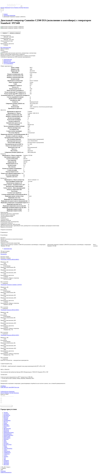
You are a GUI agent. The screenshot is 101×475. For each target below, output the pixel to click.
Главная (6, 14)
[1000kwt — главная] (11, 6)
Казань (5, 423)
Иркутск (6, 421)
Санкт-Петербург (8, 448)
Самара (5, 447)
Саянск (5, 449)
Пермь (5, 441)
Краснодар (6, 431)
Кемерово (6, 424)
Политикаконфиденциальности (6, 471)
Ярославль (6, 464)
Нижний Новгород (8, 435)
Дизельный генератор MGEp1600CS (10, 259)
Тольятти (6, 456)
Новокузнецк (7, 436)
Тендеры (21, 7)
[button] (50, 473)
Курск (5, 427)
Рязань (5, 445)
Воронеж (6, 417)
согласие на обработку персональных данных (13, 398)
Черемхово (6, 463)
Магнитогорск (7, 428)
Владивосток (7, 415)
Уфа (5, 459)
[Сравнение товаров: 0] (5, 10)
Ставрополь (7, 453)
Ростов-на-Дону (8, 444)
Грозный (6, 419)
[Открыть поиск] (2, 9)
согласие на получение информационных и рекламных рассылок (16, 402)
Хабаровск (6, 460)
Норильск (6, 439)
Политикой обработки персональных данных (17, 400)
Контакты (26, 7)
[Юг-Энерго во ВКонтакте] (2, 390)
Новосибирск (7, 437)
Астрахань (6, 413)
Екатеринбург (7, 420)
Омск (5, 440)
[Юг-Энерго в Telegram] (4, 390)
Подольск (6, 443)
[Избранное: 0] (7, 10)
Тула (5, 457)
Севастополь (7, 451)
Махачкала (6, 429)
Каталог (3, 7)
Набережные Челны (9, 432)
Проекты (16, 7)
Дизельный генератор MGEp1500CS (10, 309)
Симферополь (7, 452)
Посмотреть (4, 254)
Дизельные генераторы (9, 15)
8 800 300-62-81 (4, 387)
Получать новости (6, 406)
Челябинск (6, 461)
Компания (7, 7)
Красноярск (6, 425)
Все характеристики (6, 47)
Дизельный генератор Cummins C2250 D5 (11, 284)
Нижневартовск (8, 433)
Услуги (12, 7)
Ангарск (6, 412)
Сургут (5, 455)
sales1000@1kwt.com (14, 387)
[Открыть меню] (21, 6)
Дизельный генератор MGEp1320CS (10, 335)
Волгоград (6, 416)
